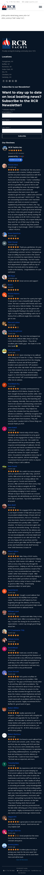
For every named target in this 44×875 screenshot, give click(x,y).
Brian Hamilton (14, 233)
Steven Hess (13, 165)
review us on (14, 160)
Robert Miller (13, 708)
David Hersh (13, 590)
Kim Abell (12, 505)
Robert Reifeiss (14, 734)
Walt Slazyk (13, 242)
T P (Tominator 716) (16, 630)
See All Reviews (22, 860)
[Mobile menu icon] (40, 7)
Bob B (10, 285)
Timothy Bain (13, 763)
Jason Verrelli (13, 671)
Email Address (7, 112)
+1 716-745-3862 (14, 2)
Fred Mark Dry (13, 384)
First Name (6, 120)
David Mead (13, 648)
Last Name (6, 127)
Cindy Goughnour (15, 331)
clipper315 (12, 817)
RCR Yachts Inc (15, 147)
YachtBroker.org (36, 870)
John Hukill (12, 427)
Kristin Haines (13, 293)
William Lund (13, 611)
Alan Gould (12, 466)
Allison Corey (13, 639)
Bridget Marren (14, 831)
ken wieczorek (14, 350)
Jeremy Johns (13, 844)
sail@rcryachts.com (31, 2)
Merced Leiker (14, 322)
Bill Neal (11, 276)
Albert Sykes (13, 551)
